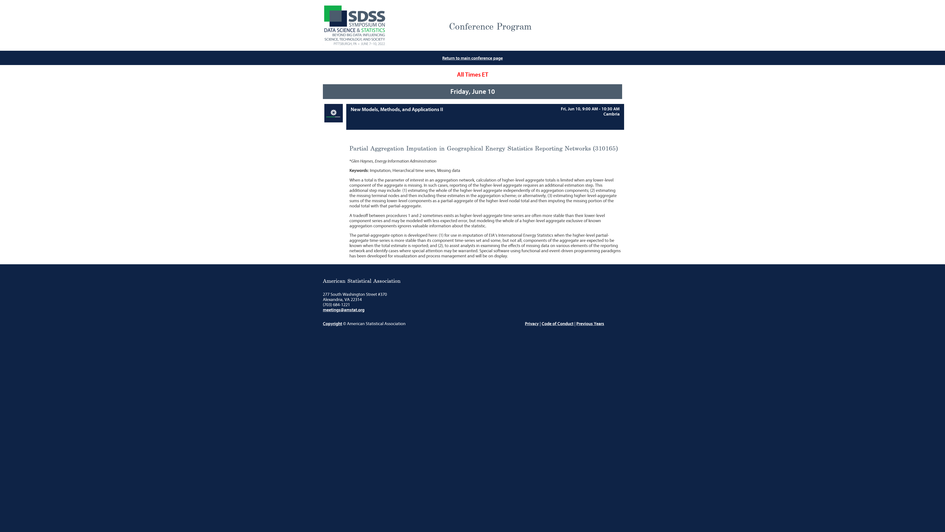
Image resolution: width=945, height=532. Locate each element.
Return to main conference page (472, 58)
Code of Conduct (557, 323)
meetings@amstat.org (343, 310)
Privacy (532, 323)
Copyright (332, 323)
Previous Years (590, 323)
